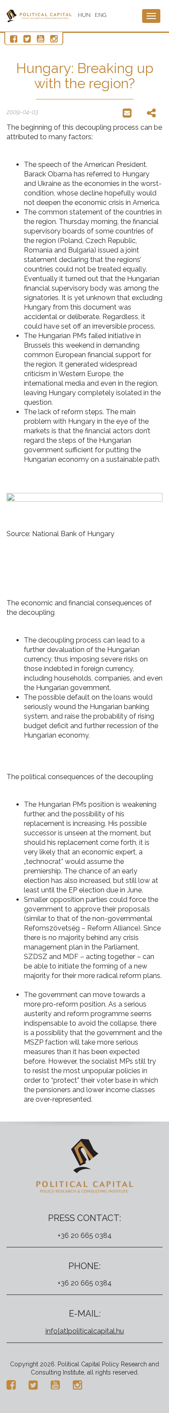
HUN (84, 15)
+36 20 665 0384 (85, 1235)
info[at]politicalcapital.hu (85, 1331)
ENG (101, 15)
